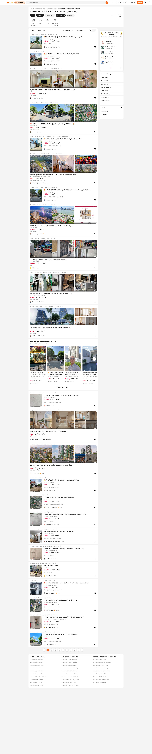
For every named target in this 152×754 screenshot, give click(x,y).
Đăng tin (140, 2)
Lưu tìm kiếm (72, 11)
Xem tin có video (63, 387)
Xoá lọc (120, 15)
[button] (3, 2)
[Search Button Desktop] (107, 2)
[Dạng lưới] (94, 30)
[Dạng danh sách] (91, 30)
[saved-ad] (112, 2)
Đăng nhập (132, 2)
